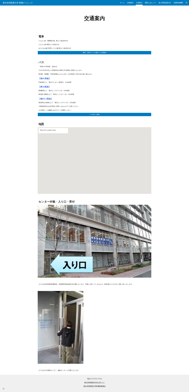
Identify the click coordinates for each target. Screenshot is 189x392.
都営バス (52, 110)
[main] (94, 18)
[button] (186, 2)
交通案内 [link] (139, 3)
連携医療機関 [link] (178, 3)
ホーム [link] (122, 3)
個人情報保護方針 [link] (164, 3)
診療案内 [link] (130, 3)
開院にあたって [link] (150, 3)
